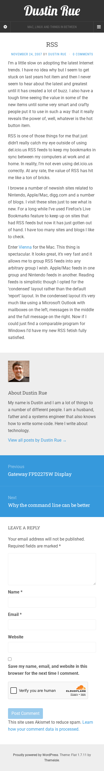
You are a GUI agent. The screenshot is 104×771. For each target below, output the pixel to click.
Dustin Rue (57, 54)
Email (15, 614)
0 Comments (83, 54)
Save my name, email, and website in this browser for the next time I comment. (47, 670)
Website (15, 636)
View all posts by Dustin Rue (37, 440)
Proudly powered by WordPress (35, 755)
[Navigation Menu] (98, 27)
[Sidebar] (5, 27)
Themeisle (51, 760)
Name (15, 592)
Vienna (25, 247)
